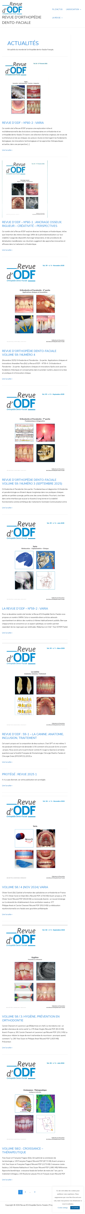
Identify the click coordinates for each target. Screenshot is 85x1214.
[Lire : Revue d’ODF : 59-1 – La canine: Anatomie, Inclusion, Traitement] (35, 686)
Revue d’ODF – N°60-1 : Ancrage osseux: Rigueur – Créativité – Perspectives (32, 224)
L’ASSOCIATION (72, 9)
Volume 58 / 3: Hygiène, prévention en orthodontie (31, 1018)
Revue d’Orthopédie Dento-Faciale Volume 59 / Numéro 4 (29, 353)
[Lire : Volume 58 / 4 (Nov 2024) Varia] (35, 839)
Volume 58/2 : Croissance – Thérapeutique (22, 1150)
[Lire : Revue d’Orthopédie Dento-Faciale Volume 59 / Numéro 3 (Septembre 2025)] (35, 432)
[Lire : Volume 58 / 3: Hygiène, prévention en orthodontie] (35, 968)
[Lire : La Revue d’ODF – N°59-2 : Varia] (35, 561)
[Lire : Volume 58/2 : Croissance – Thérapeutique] (35, 1101)
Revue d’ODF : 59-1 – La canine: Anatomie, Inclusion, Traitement (33, 736)
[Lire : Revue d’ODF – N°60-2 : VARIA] (25, 89)
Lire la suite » (7, 150)
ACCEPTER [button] (75, 1207)
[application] (80, 9)
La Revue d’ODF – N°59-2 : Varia (25, 609)
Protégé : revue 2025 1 (19, 774)
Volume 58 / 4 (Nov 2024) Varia (25, 887)
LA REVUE (56, 18)
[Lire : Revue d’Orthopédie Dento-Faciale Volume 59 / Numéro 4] (35, 303)
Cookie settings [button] (63, 1207)
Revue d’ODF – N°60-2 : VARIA (23, 123)
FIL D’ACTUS (57, 9)
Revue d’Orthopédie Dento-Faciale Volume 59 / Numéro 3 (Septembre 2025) (32, 482)
